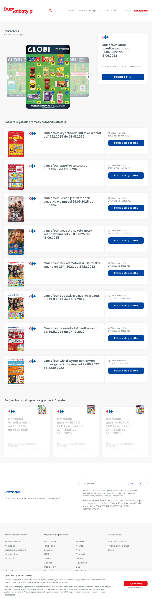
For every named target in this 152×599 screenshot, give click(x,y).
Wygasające (10, 546)
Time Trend (49, 546)
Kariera (111, 550)
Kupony (82, 10)
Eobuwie (48, 550)
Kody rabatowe (11, 554)
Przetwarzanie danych (119, 546)
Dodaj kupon (141, 10)
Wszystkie (9, 558)
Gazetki (107, 10)
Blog (116, 10)
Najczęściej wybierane (15, 550)
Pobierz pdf (122, 76)
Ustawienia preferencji (135, 588)
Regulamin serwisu (117, 541)
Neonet (79, 546)
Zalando (48, 562)
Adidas (47, 558)
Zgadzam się (136, 583)
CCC (78, 567)
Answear (80, 541)
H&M (46, 554)
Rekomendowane (12, 541)
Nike (78, 550)
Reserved (80, 554)
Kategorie (95, 10)
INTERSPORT (81, 562)
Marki (72, 10)
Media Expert (50, 541)
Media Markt (50, 567)
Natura (79, 558)
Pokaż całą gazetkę (126, 142)
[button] (6, 77)
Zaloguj (128, 10)
